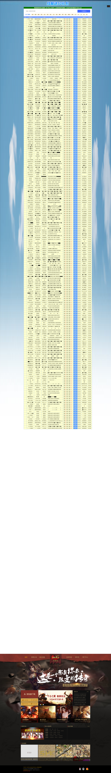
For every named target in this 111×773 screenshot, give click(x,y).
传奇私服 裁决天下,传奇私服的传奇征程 (80, 694)
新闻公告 (34, 657)
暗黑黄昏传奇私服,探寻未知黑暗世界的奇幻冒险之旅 (80, 699)
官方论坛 (26, 703)
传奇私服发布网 (38, 767)
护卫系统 (54, 730)
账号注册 (35, 700)
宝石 (57, 729)
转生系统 (51, 730)
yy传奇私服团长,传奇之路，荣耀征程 (79, 697)
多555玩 (28, 767)
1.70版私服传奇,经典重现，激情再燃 (79, 704)
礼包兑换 (35, 703)
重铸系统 (54, 734)
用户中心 (85, 657)
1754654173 (25, 767)
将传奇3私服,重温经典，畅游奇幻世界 (30, 759)
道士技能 (51, 732)
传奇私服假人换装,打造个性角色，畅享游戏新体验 (80, 702)
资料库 (77, 657)
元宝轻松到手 (52, 735)
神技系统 (51, 734)
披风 (50, 729)
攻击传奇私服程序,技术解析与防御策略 (80, 695)
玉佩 (55, 729)
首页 (26, 657)
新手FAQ (56, 735)
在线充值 (69, 657)
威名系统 (58, 730)
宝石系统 (58, 734)
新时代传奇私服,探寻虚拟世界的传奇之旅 (80, 701)
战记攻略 (42, 657)
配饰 (52, 729)
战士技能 (58, 732)
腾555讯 (34, 767)
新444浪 (31, 767)
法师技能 (54, 732)
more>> (88, 691)
